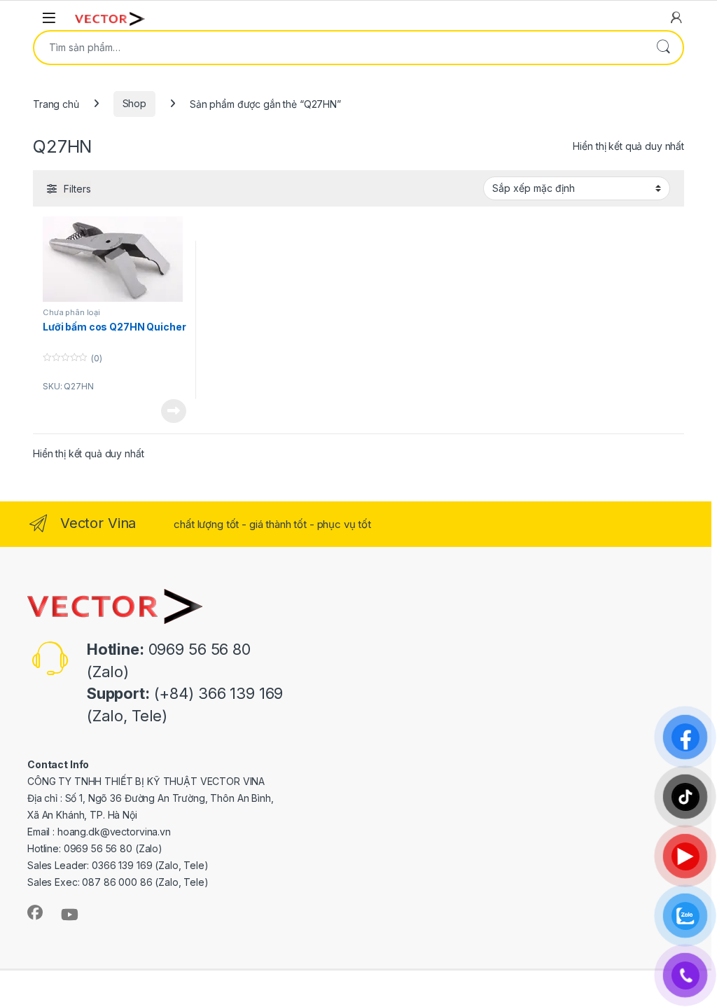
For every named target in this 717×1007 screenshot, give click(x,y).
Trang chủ (56, 103)
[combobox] (338, 48)
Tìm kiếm (663, 48)
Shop (134, 103)
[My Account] (676, 17)
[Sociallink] (35, 912)
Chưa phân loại (71, 312)
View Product (168, 411)
